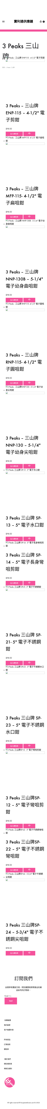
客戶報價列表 (9, 1030)
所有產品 (7, 1040)
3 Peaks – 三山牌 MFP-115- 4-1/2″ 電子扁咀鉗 (24, 196)
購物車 (6, 1049)
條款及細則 (8, 1069)
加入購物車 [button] (14, 134)
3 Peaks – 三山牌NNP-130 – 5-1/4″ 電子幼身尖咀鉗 (23, 445)
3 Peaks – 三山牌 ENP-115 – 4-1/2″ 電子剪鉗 (25, 113)
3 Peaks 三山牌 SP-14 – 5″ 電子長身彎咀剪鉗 (25, 562)
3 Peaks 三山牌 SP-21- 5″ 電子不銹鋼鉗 (23, 642)
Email (7, 996)
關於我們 (7, 1059)
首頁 (3, 67)
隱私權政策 (8, 1064)
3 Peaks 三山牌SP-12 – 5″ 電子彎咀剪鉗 (25, 805)
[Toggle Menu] (3, 21)
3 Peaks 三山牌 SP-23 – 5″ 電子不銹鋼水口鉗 (25, 725)
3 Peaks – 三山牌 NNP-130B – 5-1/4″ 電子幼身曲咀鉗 (24, 279)
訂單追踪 (7, 1044)
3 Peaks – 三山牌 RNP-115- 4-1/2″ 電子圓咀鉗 (24, 362)
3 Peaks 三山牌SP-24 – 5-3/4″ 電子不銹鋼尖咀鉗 (24, 932)
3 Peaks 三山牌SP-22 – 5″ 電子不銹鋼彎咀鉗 (25, 849)
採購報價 (7, 1020)
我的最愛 (7, 1025)
